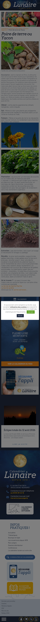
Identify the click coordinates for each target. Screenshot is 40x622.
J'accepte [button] (30, 312)
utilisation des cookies (18, 307)
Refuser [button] (20, 315)
